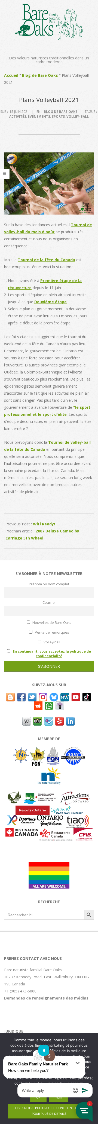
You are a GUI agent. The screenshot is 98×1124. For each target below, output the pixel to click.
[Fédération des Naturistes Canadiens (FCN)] (38, 750)
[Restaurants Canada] (55, 831)
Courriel (49, 602)
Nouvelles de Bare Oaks (51, 622)
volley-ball (77, 116)
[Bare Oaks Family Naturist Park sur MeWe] (64, 696)
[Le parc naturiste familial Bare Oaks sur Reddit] (38, 704)
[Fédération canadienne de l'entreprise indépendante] (83, 831)
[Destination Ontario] (50, 818)
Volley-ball (51, 642)
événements (39, 116)
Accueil (11, 75)
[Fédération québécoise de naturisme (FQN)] (53, 750)
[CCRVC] (40, 794)
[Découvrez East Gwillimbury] (67, 809)
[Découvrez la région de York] (21, 818)
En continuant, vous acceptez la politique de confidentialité (52, 653)
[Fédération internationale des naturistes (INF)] (21, 750)
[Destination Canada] (21, 831)
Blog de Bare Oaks (40, 75)
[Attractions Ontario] (75, 794)
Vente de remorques (51, 632)
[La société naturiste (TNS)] (49, 769)
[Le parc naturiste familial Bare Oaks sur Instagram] (43, 696)
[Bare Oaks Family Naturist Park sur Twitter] (32, 696)
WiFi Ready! (44, 523)
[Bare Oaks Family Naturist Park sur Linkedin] (70, 720)
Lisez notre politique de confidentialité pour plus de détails (49, 1110)
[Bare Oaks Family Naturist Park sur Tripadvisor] (37, 720)
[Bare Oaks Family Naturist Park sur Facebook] (21, 696)
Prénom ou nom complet (49, 584)
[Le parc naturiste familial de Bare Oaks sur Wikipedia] (26, 720)
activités (17, 116)
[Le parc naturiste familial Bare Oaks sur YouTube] (75, 696)
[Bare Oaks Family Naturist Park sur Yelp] (59, 720)
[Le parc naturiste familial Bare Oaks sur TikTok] (86, 696)
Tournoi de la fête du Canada (46, 259)
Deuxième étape (50, 301)
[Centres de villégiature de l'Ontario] (33, 809)
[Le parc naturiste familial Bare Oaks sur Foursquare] (48, 720)
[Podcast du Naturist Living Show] (60, 704)
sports (58, 116)
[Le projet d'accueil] (49, 865)
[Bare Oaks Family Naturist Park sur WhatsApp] (49, 704)
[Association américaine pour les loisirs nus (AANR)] (73, 750)
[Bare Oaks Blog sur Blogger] (10, 696)
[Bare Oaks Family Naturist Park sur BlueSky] (54, 696)
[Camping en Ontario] (14, 794)
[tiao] (77, 818)
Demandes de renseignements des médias (46, 998)
